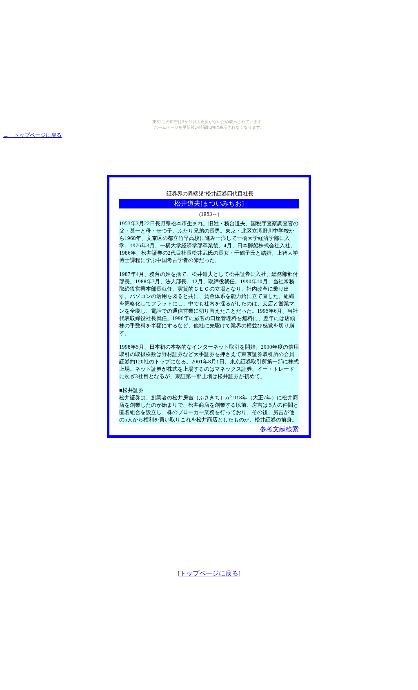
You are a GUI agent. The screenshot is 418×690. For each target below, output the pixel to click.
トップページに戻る (209, 573)
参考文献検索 (279, 429)
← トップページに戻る (32, 135)
